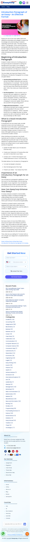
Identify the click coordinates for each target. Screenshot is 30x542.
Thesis (8, 425)
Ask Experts (9, 496)
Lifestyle (9, 384)
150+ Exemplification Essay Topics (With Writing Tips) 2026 (15, 289)
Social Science (11, 415)
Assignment (9, 463)
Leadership (10, 382)
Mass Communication (13, 391)
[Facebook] (5, 451)
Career (9, 334)
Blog (8, 7)
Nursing (9, 403)
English (9, 360)
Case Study (10, 336)
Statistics (9, 418)
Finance (9, 367)
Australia (8, 516)
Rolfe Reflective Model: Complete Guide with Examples (15, 300)
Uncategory (10, 427)
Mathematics (11, 394)
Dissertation (10, 353)
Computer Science (12, 346)
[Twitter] (9, 451)
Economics (10, 355)
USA (7, 506)
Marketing (10, 389)
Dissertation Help (10, 472)
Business (9, 329)
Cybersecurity (10, 351)
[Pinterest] (13, 451)
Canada (8, 518)
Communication (11, 341)
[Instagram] (17, 451)
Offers (7, 487)
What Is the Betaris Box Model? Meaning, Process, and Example (14, 312)
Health (8, 370)
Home (3, 7)
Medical (9, 396)
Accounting (10, 322)
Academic (10, 319)
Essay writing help (14, 241)
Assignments (11, 324)
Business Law (10, 331)
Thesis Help (9, 470)
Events (9, 365)
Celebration (10, 339)
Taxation (9, 423)
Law (8, 379)
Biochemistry (10, 327)
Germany (8, 513)
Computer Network (12, 343)
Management (11, 387)
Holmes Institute (11, 372)
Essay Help (8, 475)
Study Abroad (11, 420)
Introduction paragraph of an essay (18, 243)
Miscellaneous (11, 399)
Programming (11, 408)
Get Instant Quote (16, 277)
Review (7, 494)
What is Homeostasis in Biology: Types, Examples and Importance (16, 306)
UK (6, 508)
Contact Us (19, 535)
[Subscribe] (24, 524)
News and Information (13, 401)
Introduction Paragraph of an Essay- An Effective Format (14, 14)
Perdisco (9, 406)
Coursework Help (11, 348)
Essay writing (4, 241)
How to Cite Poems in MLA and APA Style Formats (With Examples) (15, 294)
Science (9, 413)
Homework (10, 375)
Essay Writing (11, 363)
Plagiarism (8, 465)
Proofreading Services (13, 411)
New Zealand (9, 511)
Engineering (10, 358)
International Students (13, 377)
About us (8, 489)
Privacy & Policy (11, 535)
